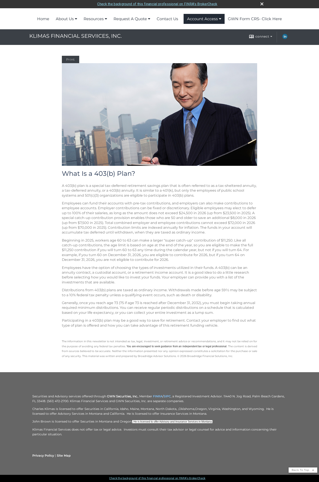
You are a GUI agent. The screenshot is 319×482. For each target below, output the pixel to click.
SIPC (167, 396)
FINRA (158, 396)
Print (70, 59)
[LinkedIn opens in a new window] (285, 38)
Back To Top (301, 470)
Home (43, 18)
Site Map (64, 455)
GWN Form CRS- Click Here (255, 18)
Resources (94, 18)
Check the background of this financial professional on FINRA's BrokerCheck (157, 4)
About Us (65, 18)
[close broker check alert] (262, 4)
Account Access (202, 18)
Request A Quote (130, 18)
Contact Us (167, 18)
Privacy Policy (43, 455)
